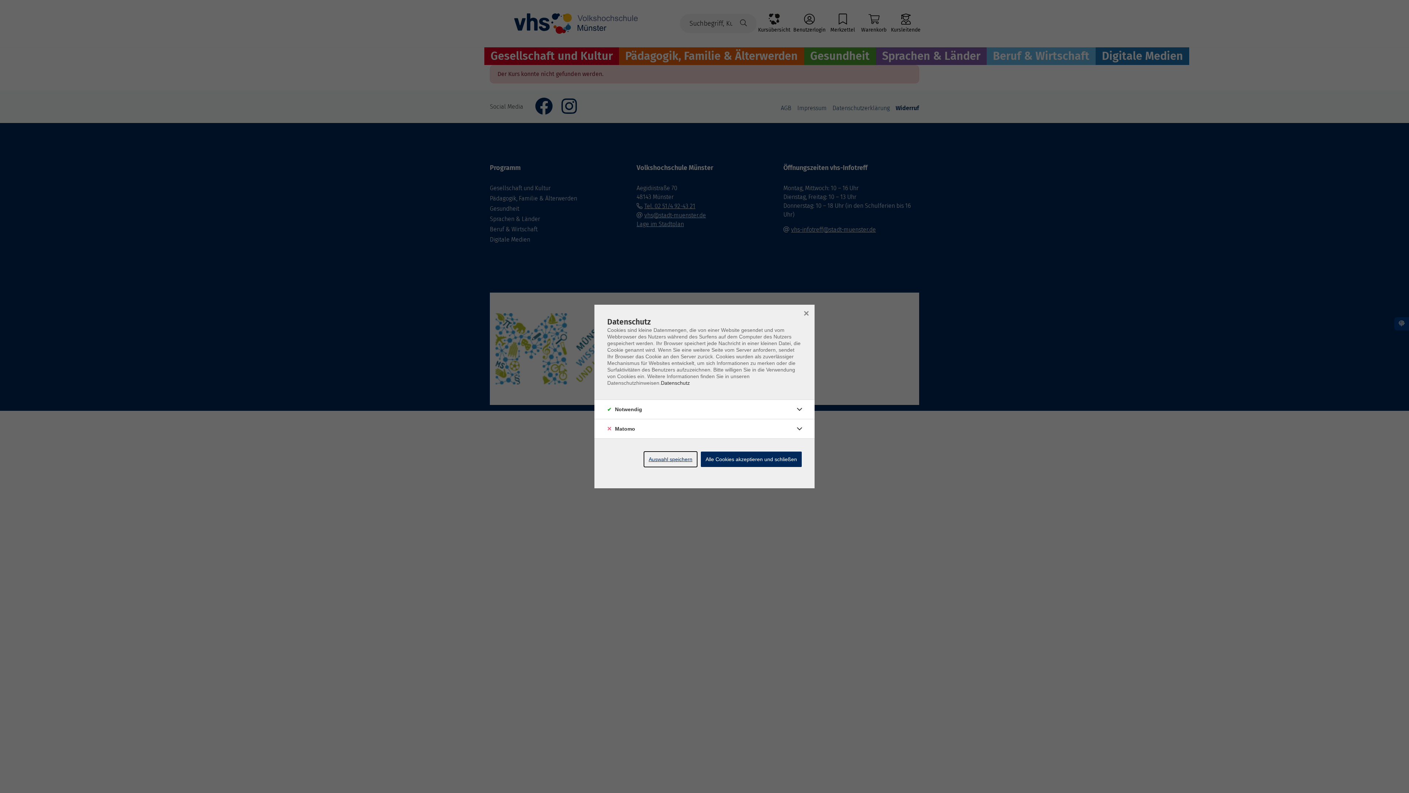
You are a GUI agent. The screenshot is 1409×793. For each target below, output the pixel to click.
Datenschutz (675, 383)
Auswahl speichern (670, 459)
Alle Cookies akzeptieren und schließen (751, 459)
